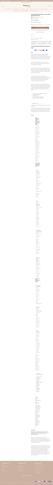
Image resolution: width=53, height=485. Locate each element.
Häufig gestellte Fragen (5, 466)
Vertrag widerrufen (5, 470)
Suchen (3, 469)
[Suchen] (3, 6)
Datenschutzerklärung (22, 466)
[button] (40, 30)
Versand (44, 24)
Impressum (20, 469)
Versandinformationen (22, 470)
